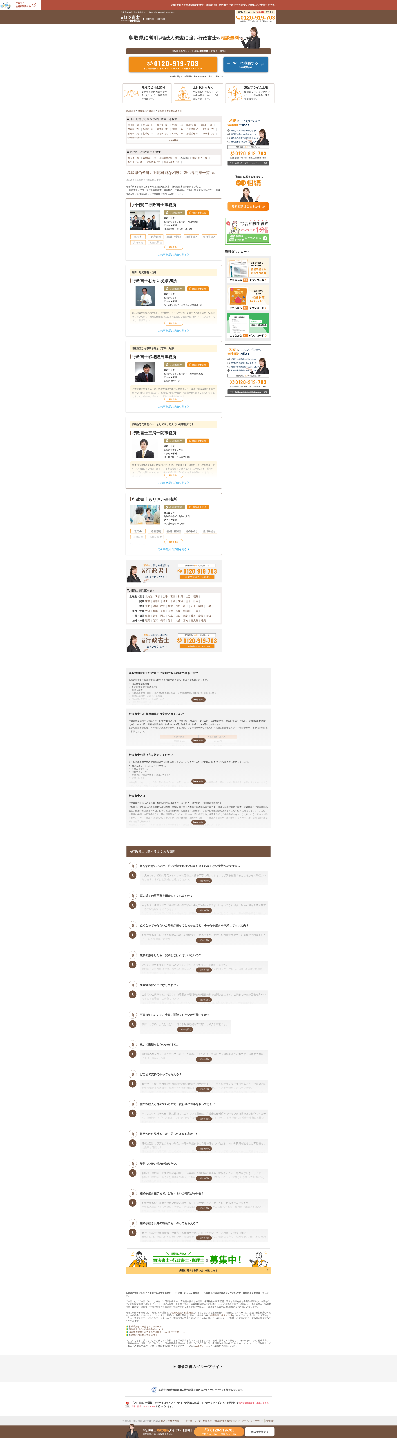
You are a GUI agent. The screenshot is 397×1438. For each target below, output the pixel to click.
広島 (170, 615)
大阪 (147, 611)
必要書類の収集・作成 (221, 1315)
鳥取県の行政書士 (146, 110)
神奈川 (156, 601)
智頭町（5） (134, 129)
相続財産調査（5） (169, 157)
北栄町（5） (149, 133)
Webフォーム (201, 1345)
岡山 (162, 615)
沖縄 (203, 620)
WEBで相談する (260, 1432)
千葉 (172, 601)
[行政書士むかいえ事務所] (174, 300)
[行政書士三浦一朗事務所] (174, 452)
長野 (178, 606)
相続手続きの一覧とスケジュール (145, 1326)
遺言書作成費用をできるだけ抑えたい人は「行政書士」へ (157, 1332)
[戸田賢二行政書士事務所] (174, 229)
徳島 (185, 615)
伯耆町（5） (134, 133)
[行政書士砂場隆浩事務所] (174, 376)
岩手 (165, 596)
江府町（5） (163, 124)
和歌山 (187, 611)
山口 (178, 615)
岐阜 (162, 606)
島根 (155, 615)
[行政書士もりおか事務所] (174, 524)
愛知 (147, 606)
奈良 (178, 611)
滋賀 (170, 611)
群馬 (195, 601)
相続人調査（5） (172, 162)
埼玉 (165, 601)
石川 (193, 606)
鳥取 (147, 615)
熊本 (170, 620)
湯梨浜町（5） (193, 133)
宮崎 (185, 620)
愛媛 (200, 615)
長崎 (162, 620)
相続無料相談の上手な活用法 (143, 1334)
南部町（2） (163, 129)
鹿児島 (194, 620)
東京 (147, 601)
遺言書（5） (134, 157)
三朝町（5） (163, 133)
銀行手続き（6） (136, 162)
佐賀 (155, 620)
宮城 (172, 596)
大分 (178, 620)
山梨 (208, 606)
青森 (157, 596)
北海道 (149, 596)
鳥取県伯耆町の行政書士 (170, 110)
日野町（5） (209, 129)
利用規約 (269, 1420)
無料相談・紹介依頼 (155, 18)
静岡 (155, 606)
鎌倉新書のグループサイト (200, 1366)
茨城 (180, 601)
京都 (162, 611)
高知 (208, 615)
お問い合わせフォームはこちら (199, 577)
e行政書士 (131, 110)
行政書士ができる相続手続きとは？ (146, 1329)
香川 (193, 615)
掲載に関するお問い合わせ (227, 1420)
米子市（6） (209, 133)
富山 (185, 606)
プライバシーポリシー (252, 1420)
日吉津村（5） (193, 129)
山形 (188, 596)
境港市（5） (192, 124)
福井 (200, 606)
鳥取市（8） (149, 129)
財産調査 (188, 1312)
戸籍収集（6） (154, 162)
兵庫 (155, 611)
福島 (195, 596)
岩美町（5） (134, 124)
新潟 (170, 606)
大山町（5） (207, 124)
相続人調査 (176, 1312)
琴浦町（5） (178, 124)
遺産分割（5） (150, 157)
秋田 (180, 596)
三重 (195, 611)
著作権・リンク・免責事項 (199, 1420)
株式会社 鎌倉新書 (170, 1420)
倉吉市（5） (149, 124)
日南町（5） (178, 129)
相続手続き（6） (200, 157)
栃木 (188, 601)
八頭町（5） (178, 133)
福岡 (147, 620)
